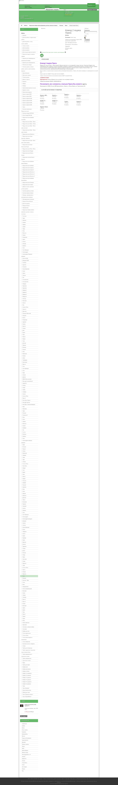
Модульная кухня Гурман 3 (28, 169)
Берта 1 (24, 326)
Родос (23, 618)
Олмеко (23, 756)
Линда (23, 554)
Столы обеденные (26, 641)
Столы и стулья (25, 45)
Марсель (24, 573)
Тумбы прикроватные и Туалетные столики (26, 655)
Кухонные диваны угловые (28, 190)
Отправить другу (68, 48)
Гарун (23, 218)
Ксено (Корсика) (25, 269)
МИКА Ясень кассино (26, 379)
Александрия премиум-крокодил (26, 441)
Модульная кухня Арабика (28, 165)
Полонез (24, 413)
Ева (23, 305)
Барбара (24, 537)
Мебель (23, 33)
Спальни (24, 480)
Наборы (24, 83)
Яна (23, 770)
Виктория (24, 590)
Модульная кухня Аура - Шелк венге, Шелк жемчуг (28, 141)
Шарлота (24, 563)
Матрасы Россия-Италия (27, 201)
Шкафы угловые (25, 671)
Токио (23, 457)
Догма (23, 550)
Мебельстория (25, 752)
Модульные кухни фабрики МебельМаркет (27, 162)
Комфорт (24, 427)
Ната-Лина (24, 465)
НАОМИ (24, 482)
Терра (23, 228)
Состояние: (67, 37)
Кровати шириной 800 (26, 94)
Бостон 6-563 (25, 258)
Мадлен (24, 493)
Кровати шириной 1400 (27, 100)
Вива (23, 584)
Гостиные (24, 216)
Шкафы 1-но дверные (26, 673)
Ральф (23, 385)
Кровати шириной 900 (26, 96)
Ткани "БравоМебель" (27, 696)
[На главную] (21, 25)
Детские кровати (25, 50)
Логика (23, 451)
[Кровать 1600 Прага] (83, 93)
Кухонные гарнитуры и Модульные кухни (26, 110)
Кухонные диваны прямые (27, 193)
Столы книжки (25, 635)
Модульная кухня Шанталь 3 (28, 176)
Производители (25, 720)
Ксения (23, 425)
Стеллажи (24, 629)
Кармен (24, 224)
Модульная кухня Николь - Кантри (27, 154)
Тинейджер (24, 360)
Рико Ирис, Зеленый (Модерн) (28, 404)
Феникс (24, 235)
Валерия (24, 347)
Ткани (23, 686)
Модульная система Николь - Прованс (28, 158)
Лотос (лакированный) (27, 588)
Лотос (23, 582)
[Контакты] (59, 2)
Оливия (24, 222)
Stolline (23, 725)
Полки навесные (25, 622)
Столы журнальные (26, 633)
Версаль (24, 542)
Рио (23, 277)
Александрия (25, 252)
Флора (23, 561)
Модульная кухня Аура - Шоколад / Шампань (27, 137)
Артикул (67, 35)
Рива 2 (23, 336)
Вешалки (24, 35)
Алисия (24, 374)
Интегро (24, 552)
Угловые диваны (25, 77)
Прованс (24, 345)
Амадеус (24, 283)
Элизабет (24, 506)
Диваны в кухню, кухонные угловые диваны (27, 187)
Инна (23, 230)
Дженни (24, 377)
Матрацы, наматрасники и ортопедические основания (27, 196)
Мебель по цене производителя (26, 18)
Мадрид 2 (24, 290)
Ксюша (23, 355)
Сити (23, 370)
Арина (23, 535)
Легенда (24, 243)
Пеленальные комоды (27, 64)
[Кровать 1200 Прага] (58, 93)
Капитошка (24, 362)
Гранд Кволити (25, 740)
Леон (23, 351)
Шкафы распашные (26, 669)
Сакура (23, 595)
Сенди (23, 387)
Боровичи (24, 732)
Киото (23, 419)
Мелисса (24, 233)
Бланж (23, 603)
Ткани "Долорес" (25, 688)
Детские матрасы (26, 203)
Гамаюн (24, 421)
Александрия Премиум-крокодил (26, 255)
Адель (23, 239)
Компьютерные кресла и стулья (29, 87)
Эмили (23, 499)
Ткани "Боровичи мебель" (27, 694)
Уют (23, 429)
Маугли (24, 364)
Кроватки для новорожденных (28, 62)
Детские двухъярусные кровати (29, 52)
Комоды (24, 85)
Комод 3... (79, 101)
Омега (23, 273)
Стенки (23, 645)
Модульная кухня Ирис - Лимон (29, 123)
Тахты (23, 106)
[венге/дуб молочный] (85, 37)
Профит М (24, 758)
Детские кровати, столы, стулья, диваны (27, 42)
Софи (23, 565)
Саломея (24, 597)
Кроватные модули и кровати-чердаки (28, 55)
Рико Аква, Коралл (26, 400)
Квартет (24, 448)
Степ (23, 470)
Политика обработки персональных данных (59, 783)
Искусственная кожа (26, 690)
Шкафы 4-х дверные (26, 679)
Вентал (23, 736)
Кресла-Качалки (25, 73)
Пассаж (24, 275)
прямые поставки (41, 55)
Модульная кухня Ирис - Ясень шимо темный (28, 131)
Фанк (23, 406)
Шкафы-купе (25, 666)
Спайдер (24, 391)
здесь (84, 84)
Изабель (24, 245)
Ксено (23, 271)
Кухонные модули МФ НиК (28, 113)
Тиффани (24, 531)
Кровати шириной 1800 (27, 104)
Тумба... (66, 101)
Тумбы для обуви (26, 664)
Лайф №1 (24, 383)
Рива (23, 334)
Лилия (23, 593)
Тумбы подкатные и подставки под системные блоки (28, 651)
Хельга (23, 302)
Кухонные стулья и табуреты (28, 643)
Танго (23, 341)
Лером (23, 746)
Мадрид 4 (24, 294)
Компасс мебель (25, 744)
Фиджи (23, 338)
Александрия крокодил (27, 518)
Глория (23, 548)
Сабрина (24, 455)
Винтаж (24, 544)
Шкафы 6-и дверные (26, 683)
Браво (23, 332)
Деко (23, 330)
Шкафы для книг (25, 631)
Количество (87, 30)
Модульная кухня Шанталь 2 (28, 174)
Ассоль (24, 241)
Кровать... (55, 95)
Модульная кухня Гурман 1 (28, 167)
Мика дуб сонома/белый (27, 381)
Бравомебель (25, 734)
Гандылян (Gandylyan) (26, 738)
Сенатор (24, 298)
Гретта (23, 569)
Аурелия (24, 264)
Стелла (24, 525)
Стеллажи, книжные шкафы (28, 626)
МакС (23, 748)
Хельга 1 (24, 309)
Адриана (24, 321)
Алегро (23, 328)
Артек (23, 357)
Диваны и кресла (26, 79)
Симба (23, 389)
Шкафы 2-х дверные (26, 675)
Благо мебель (25, 729)
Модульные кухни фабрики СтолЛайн (27, 118)
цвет (85, 35)
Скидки (23, 701)
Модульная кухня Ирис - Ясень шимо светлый (28, 126)
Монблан (24, 434)
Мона (23, 620)
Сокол (23, 764)
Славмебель (24, 762)
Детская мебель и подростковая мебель (28, 38)
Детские (24, 343)
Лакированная (25, 586)
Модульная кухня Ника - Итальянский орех (27, 145)
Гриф (23, 372)
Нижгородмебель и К (26, 754)
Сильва (23, 760)
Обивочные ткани (26, 692)
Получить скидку (68, 14)
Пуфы (23, 662)
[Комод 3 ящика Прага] (83, 99)
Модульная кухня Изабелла (28, 134)
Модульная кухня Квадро (27, 150)
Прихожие (24, 408)
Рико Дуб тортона (26, 402)
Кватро (23, 324)
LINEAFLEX (24, 723)
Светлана (24, 559)
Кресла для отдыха (26, 75)
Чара (23, 459)
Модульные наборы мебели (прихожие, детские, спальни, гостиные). (27, 211)
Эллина (24, 461)
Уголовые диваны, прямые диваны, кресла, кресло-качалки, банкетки (28, 68)
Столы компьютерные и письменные (26, 638)
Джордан (24, 521)
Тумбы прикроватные (26, 658)
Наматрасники (25, 207)
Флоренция (24, 237)
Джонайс (24, 742)
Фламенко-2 (24, 415)
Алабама (24, 262)
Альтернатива (25, 279)
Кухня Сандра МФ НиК (27, 115)
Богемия (24, 446)
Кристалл (24, 311)
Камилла (24, 495)
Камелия (24, 220)
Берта (23, 540)
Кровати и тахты (25, 90)
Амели (23, 533)
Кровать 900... (44, 95)
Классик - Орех (25, 580)
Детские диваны (25, 47)
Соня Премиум (25, 250)
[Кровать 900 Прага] (46, 93)
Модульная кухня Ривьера (28, 182)
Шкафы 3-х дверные (26, 677)
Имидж (23, 468)
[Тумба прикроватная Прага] (70, 99)
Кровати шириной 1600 (27, 102)
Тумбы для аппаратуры (27, 648)
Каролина (24, 285)
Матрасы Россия (25, 205)
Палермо (24, 315)
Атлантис (24, 266)
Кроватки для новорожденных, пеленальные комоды (28, 59)
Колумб (24, 349)
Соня (23, 247)
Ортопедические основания (28, 199)
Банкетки (24, 81)
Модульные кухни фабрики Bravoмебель (27, 179)
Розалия (24, 485)
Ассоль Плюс (25, 307)
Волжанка (24, 501)
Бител (23, 727)
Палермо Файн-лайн (26, 313)
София (23, 226)
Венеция (24, 578)
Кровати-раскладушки (27, 92)
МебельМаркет (25, 750)
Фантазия (24, 300)
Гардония (24, 546)
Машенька (24, 353)
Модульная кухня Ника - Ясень (28, 148)
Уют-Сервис (24, 766)
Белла (23, 317)
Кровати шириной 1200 (27, 98)
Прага (23, 557)
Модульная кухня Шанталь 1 (28, 171)
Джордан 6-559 (25, 260)
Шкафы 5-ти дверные (26, 681)
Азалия (24, 523)
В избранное (87, 41)
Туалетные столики (26, 660)
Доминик (24, 497)
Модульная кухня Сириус (27, 184)
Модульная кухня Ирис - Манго (29, 121)
